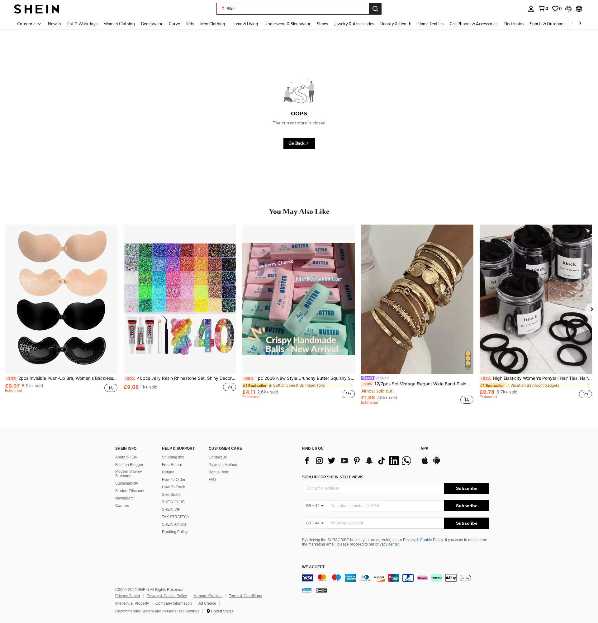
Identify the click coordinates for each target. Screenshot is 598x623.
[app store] (424, 463)
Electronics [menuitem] (514, 23)
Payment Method (223, 465)
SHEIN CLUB (173, 502)
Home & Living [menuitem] (244, 23)
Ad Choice (207, 603)
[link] (543, 8)
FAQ (212, 479)
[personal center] (531, 8)
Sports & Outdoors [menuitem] (547, 23)
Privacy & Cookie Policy (423, 540)
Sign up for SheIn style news (332, 477)
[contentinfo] (395, 578)
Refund (168, 472)
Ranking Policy (174, 532)
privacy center (387, 544)
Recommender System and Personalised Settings (157, 611)
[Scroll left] (572, 23)
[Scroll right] (580, 23)
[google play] (436, 463)
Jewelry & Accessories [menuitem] (354, 23)
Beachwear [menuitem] (152, 23)
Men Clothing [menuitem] (212, 23)
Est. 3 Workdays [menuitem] (82, 23)
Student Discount (129, 491)
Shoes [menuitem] (322, 23)
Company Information (173, 603)
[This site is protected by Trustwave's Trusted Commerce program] (306, 590)
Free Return (172, 465)
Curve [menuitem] (174, 23)
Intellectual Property (132, 603)
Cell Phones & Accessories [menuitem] (473, 23)
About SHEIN (126, 457)
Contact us (218, 457)
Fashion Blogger (129, 465)
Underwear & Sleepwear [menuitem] (287, 23)
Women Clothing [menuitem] (119, 23)
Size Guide (171, 494)
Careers (122, 506)
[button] (568, 8)
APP (424, 449)
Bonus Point (219, 472)
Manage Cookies (207, 596)
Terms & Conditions (245, 596)
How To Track (173, 487)
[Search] (375, 9)
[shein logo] (36, 8)
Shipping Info (173, 457)
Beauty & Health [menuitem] (395, 23)
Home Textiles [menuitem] (431, 23)
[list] (358, 460)
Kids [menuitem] (190, 23)
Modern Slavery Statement (128, 473)
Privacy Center (127, 596)
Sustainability (126, 483)
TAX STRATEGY (175, 517)
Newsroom (124, 498)
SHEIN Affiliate (174, 524)
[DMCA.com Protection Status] (321, 590)
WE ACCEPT (313, 567)
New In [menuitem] (54, 23)
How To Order (173, 479)
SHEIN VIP (171, 509)
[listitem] (61, 314)
